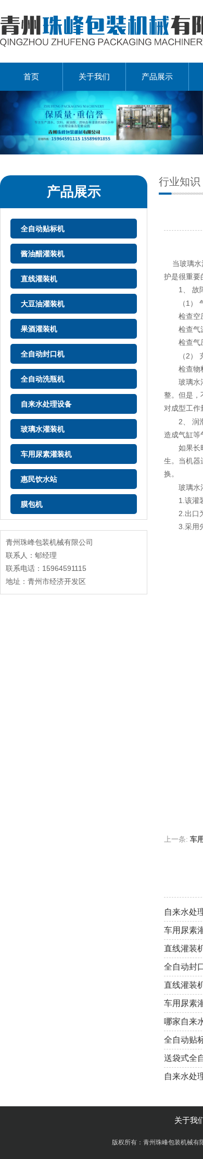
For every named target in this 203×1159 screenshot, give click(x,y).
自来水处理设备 (46, 404)
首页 (31, 76)
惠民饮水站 (39, 479)
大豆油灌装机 (43, 304)
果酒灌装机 (39, 329)
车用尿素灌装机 (46, 454)
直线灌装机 (39, 278)
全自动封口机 (43, 354)
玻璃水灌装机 (43, 429)
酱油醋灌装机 (43, 253)
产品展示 (157, 76)
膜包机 (32, 504)
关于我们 (94, 76)
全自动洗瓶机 (43, 379)
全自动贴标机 (43, 228)
